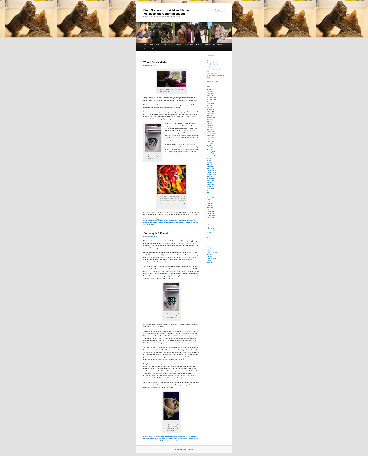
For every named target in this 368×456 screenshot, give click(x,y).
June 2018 (210, 119)
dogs (166, 220)
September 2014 (211, 156)
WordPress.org (211, 233)
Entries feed (210, 229)
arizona (145, 220)
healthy (171, 220)
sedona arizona (188, 222)
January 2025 (210, 95)
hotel (151, 438)
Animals (209, 199)
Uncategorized (211, 218)
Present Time (210, 211)
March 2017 (210, 130)
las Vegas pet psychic (184, 438)
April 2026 (210, 91)
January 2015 (210, 154)
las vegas (156, 438)
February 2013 (211, 178)
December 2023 (211, 99)
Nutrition (207, 45)
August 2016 (210, 138)
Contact (164, 45)
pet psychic (162, 222)
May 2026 (209, 89)
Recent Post (152, 219)
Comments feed (211, 231)
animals (195, 219)
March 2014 (210, 164)
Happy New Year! (212, 73)
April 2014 (210, 162)
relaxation (176, 222)
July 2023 (209, 101)
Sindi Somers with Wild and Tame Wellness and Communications (166, 12)
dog (148, 438)
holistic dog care (191, 220)
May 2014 (209, 160)
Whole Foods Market (155, 62)
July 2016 (209, 140)
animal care (163, 219)
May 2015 (209, 146)
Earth (208, 201)
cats (156, 220)
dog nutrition (161, 220)
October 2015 (210, 142)
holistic (175, 220)
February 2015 (211, 152)
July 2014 (209, 158)
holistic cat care (182, 220)
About (151, 45)
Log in (208, 227)
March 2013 (210, 176)
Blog (157, 45)
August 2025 (210, 93)
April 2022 (210, 107)
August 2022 (210, 103)
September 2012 (211, 186)
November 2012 (211, 182)
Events (171, 45)
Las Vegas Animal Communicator (168, 438)
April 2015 (210, 148)
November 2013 (211, 172)
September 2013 (211, 174)
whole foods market (148, 224)
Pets (208, 209)
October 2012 (210, 184)
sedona (181, 222)
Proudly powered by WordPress (184, 449)
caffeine (188, 436)
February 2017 (211, 132)
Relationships (211, 215)
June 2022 (210, 105)
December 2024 (211, 97)
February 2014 (211, 166)
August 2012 (210, 188)
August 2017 (210, 126)
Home (145, 45)
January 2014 (210, 168)
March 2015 (210, 150)
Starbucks (195, 222)
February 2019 (211, 117)
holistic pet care (147, 222)
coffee (145, 438)
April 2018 (210, 123)
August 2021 (210, 113)
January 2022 (210, 111)
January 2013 (210, 180)
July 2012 (209, 190)
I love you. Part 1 (212, 63)
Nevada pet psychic (161, 440)
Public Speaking (217, 45)
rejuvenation (169, 222)
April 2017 (210, 128)
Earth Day (209, 203)
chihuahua (193, 436)
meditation (155, 222)
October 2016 (210, 136)
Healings (178, 45)
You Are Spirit (211, 220)
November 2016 (211, 134)
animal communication (173, 219)
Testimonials (155, 49)
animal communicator (186, 219)
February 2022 (211, 109)
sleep (175, 440)
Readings (146, 49)
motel (191, 438)
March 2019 (210, 115)
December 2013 (211, 170)
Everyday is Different (155, 233)
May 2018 (209, 121)
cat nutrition (151, 220)
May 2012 (209, 192)
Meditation (199, 45)
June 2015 (210, 144)
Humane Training (188, 45)
